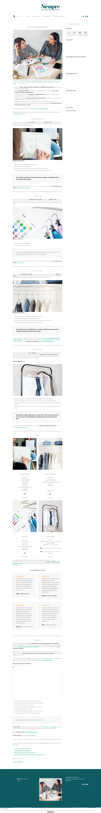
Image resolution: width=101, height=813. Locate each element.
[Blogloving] (87, 16)
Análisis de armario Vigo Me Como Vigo (22, 748)
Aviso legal (75, 807)
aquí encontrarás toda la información (40, 108)
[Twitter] (83, 16)
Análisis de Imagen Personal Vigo (23, 187)
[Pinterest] (85, 16)
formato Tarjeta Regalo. (47, 660)
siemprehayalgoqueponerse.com (24, 807)
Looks (27, 16)
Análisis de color (19, 262)
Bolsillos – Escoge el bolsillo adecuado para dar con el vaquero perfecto (29, 754)
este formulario (53, 726)
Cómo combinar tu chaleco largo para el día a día (24, 752)
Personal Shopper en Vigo (22, 427)
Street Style (36, 16)
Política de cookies (83, 807)
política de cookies (90, 810)
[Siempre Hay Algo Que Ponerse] (50, 12)
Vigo (50, 339)
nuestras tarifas (16, 113)
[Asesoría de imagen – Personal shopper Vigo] (24, 781)
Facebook (15, 761)
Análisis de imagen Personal (32, 81)
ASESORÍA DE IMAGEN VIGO (72, 777)
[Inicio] (14, 17)
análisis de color (51, 81)
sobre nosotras (59, 16)
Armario (47, 339)
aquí (31, 732)
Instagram (46, 726)
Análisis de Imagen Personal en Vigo (22, 750)
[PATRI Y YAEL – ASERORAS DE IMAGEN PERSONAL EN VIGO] (50, 789)
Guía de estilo (47, 16)
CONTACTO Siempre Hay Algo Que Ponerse (75, 779)
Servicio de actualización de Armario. (46, 341)
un (28, 646)
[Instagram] (83, 784)
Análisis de (43, 339)
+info (99, 811)
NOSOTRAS (68, 780)
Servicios (19, 16)
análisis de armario (43, 81)
